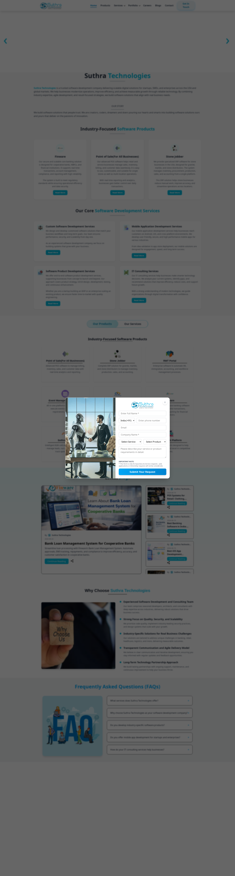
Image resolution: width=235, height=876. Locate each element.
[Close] (165, 402)
